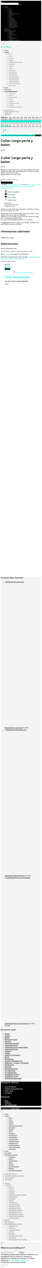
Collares (7, 186)
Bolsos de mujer (11, 1040)
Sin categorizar (11, 1073)
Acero (10, 10)
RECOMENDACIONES (10, 31)
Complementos (12, 34)
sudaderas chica (12, 24)
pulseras (11, 15)
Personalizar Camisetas (14, 40)
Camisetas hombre (12, 1043)
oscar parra (15, 1108)
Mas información (21, 1260)
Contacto (7, 114)
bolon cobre (31, 184)
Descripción (8, 203)
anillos (10, 8)
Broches (10, 36)
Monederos (9, 1059)
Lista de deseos (9, 110)
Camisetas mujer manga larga (16, 1047)
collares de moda (16, 186)
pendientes (11, 14)
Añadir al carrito (7, 182)
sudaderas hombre (13, 25)
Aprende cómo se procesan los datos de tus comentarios (20, 257)
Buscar (22, 1252)
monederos (11, 18)
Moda (7, 1057)
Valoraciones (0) (10, 206)
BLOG (6, 28)
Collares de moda (13, 38)
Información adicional (11, 204)
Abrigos (10, 33)
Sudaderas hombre (12, 1075)
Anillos (10, 35)
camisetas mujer (12, 21)
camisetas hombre (13, 22)
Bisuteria (11, 39)
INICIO (6, 6)
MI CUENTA (8, 29)
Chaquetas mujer (11, 1049)
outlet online (12, 27)
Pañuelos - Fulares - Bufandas (17, 1063)
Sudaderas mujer (11, 1077)
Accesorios (11, 32)
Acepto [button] (12, 1260)
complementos (12, 20)
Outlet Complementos (17, 277)
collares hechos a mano (14, 13)
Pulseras (8, 1067)
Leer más (7, 269)
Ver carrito (38, 135)
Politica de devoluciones (12, 111)
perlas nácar (31, 186)
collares (10, 12)
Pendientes (9, 1065)
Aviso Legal (8, 113)
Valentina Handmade (7, 188)
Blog (6, 1101)
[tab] (23, 203)
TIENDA (7, 7)
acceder (7, 254)
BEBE (7, 1038)
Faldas (7, 1053)
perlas (24, 186)
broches (10, 11)
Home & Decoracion (13, 26)
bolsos (10, 17)
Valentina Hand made (14, 184)
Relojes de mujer (11, 1069)
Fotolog (8, 1103)
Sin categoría (10, 1071)
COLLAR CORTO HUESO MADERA (16, 281)
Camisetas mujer (11, 1045)
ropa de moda (12, 19)
